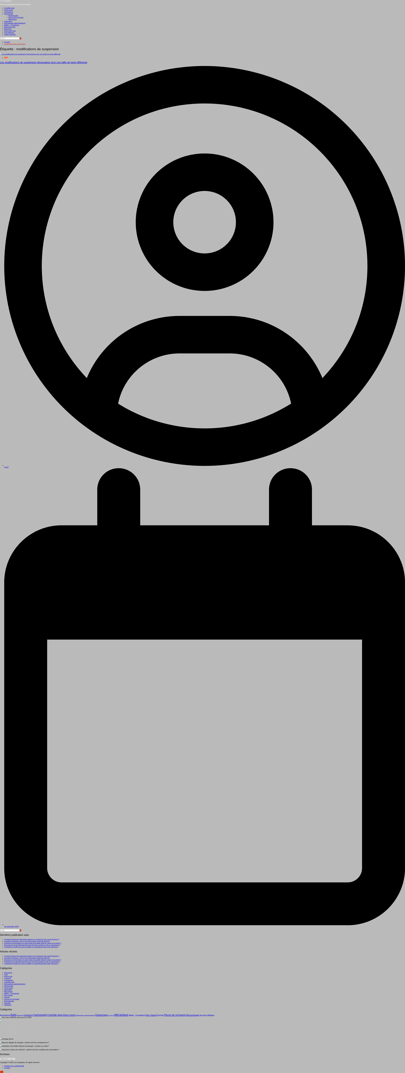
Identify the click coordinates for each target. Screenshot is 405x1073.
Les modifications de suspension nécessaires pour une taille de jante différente (43, 62)
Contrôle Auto (9, 8)
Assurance (8, 21)
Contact (7, 1068)
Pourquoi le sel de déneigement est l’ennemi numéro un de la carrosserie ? (32, 945)
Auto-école (8, 976)
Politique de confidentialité (14, 1066)
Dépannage (8, 14)
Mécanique (12, 19)
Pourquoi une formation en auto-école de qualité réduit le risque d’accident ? (32, 943)
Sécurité (7, 1003)
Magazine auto (9, 27)
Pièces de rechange (15, 17)
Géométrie (8, 990)
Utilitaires (7, 1005)
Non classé (8, 995)
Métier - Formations (137, 1015)
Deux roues (8, 10)
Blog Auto (7, 29)
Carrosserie (8, 12)
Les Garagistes (5, 1)
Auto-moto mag (10, 31)
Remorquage (13, 16)
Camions (7, 978)
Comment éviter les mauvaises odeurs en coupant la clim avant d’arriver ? (31, 939)
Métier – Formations (11, 25)
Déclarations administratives (14, 23)
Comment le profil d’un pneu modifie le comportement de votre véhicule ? (31, 947)
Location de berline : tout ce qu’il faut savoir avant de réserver (27, 941)
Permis (6, 997)
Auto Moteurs (9, 33)
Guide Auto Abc (10, 34)
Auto (6, 58)
